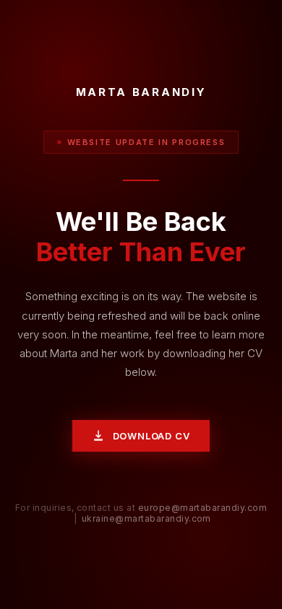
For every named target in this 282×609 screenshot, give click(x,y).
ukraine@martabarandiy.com (146, 518)
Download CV (151, 436)
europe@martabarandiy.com (203, 507)
